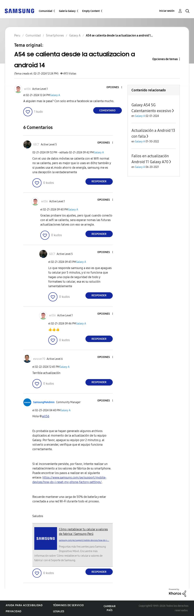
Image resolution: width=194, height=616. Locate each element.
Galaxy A (55, 95)
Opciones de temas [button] (165, 59)
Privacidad (13, 611)
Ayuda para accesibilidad (24, 605)
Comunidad (45, 11)
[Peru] (19, 10)
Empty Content (91, 11)
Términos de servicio (68, 605)
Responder (99, 181)
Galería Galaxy (67, 11)
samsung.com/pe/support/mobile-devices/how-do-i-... (84, 540)
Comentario (107, 110)
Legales (58, 611)
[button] (115, 87)
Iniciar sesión (166, 10)
